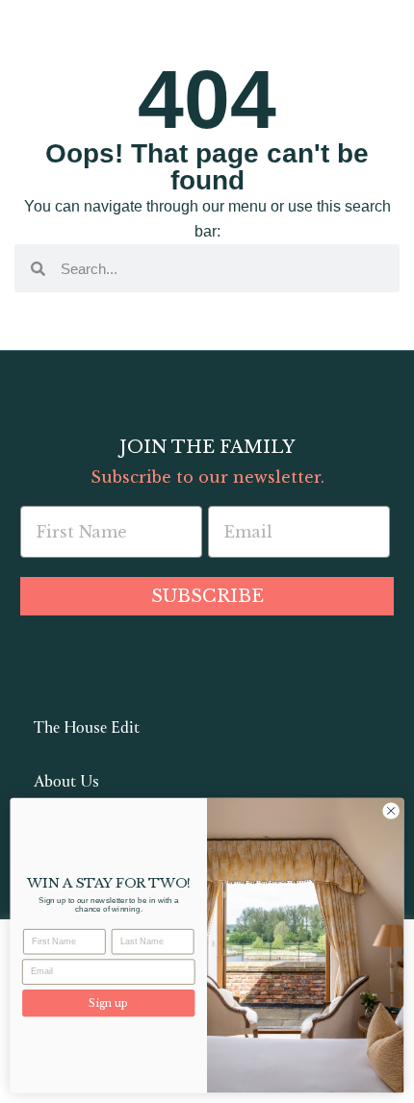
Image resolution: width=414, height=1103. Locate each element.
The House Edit (87, 728)
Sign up (108, 1003)
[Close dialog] (391, 810)
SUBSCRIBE (207, 596)
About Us (66, 782)
